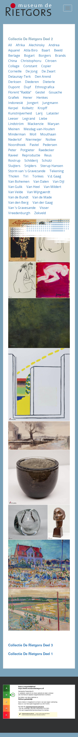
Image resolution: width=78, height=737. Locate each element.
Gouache (55, 92)
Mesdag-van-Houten (39, 129)
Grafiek (13, 97)
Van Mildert (52, 187)
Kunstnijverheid (20, 113)
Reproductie (31, 155)
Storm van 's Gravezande (26, 171)
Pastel (34, 145)
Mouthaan (48, 134)
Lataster (52, 113)
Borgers (45, 55)
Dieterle (49, 82)
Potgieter (27, 150)
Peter (12, 150)
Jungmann (50, 103)
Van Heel (33, 187)
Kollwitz (28, 108)
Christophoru (31, 61)
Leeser (13, 118)
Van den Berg (18, 202)
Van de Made (42, 197)
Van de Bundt (18, 197)
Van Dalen (41, 181)
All (10, 45)
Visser (44, 207)
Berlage (14, 55)
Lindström (16, 124)
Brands (60, 55)
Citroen (50, 61)
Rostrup (14, 160)
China (12, 61)
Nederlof (15, 139)
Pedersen (50, 145)
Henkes (42, 97)
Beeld (58, 50)
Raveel (13, 155)
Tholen (13, 176)
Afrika (20, 45)
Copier (46, 66)
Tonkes (38, 176)
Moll (33, 134)
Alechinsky (37, 45)
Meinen (14, 129)
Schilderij (31, 160)
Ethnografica (44, 87)
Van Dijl (58, 181)
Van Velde (15, 192)
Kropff (42, 108)
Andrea (54, 45)
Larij (39, 113)
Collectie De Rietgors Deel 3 (30, 645)
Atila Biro (31, 50)
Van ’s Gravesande (22, 207)
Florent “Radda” (19, 92)
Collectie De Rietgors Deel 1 (30, 653)
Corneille (15, 71)
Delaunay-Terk (19, 76)
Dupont (14, 87)
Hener (27, 97)
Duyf (27, 87)
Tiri (25, 176)
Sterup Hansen (51, 166)
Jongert (32, 103)
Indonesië (15, 103)
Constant (30, 66)
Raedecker (46, 150)
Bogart (29, 55)
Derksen (14, 82)
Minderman (17, 134)
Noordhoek (17, 145)
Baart (46, 50)
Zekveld (40, 213)
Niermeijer (34, 139)
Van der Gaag (43, 202)
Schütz (47, 160)
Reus (48, 155)
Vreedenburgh (19, 213)
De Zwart (48, 71)
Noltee (51, 139)
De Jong (32, 71)
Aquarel (14, 50)
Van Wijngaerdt (38, 192)
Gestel (40, 92)
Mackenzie (36, 124)
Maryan (53, 124)
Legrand (28, 118)
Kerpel (13, 108)
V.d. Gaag (54, 176)
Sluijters (14, 166)
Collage (13, 66)
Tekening (56, 171)
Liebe (43, 118)
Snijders (30, 166)
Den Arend (43, 76)
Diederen (32, 82)
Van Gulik (15, 187)
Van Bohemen (18, 181)
